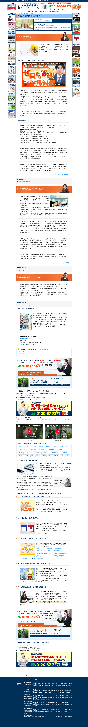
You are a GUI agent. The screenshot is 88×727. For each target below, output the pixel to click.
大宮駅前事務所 (62, 553)
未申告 (67, 455)
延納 (32, 455)
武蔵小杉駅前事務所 (53, 553)
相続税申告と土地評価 (23, 455)
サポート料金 (48, 11)
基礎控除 (41, 446)
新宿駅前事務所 (49, 548)
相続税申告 (21, 446)
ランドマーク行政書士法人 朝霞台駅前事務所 (31, 556)
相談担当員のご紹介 (56, 11)
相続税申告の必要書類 (31, 446)
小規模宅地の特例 (32, 449)
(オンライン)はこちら (27, 370)
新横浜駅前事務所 (48, 552)
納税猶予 (44, 455)
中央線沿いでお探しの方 (26, 558)
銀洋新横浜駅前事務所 (59, 552)
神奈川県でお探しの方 (38, 558)
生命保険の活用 (42, 449)
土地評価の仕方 (22, 449)
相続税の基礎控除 (38, 20)
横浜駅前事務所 (56, 550)
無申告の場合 (61, 449)
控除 (62, 455)
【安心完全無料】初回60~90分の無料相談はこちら (60, 3)
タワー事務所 (48, 550)
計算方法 (56, 446)
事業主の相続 (52, 449)
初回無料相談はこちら (31, 373)
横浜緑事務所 (40, 552)
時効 (37, 455)
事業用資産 (44, 452)
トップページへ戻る (22, 668)
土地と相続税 (28, 452)
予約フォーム (50, 374)
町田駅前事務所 (40, 550)
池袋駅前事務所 (58, 548)
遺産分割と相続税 (54, 452)
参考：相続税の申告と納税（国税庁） (61, 263)
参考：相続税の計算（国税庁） (62, 174)
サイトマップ (76, 9)
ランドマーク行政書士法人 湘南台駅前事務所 (56, 555)
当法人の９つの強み (45, 384)
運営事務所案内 (35, 11)
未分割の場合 (64, 452)
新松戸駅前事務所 (40, 555)
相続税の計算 (47, 20)
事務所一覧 (42, 11)
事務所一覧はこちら (65, 384)
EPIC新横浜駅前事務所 (42, 553)
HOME (29, 11)
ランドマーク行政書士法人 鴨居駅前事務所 (52, 556)
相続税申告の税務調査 (53, 455)
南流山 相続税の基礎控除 (24, 181)
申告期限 (21, 452)
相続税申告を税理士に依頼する (25, 305)
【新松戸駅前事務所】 (25, 338)
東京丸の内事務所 (40, 548)
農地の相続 (37, 452)
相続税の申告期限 (22, 270)
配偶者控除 (48, 446)
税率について (64, 446)
